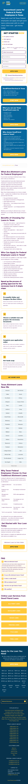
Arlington (7, 402)
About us (14, 748)
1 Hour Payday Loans (14, 720)
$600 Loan (10, 673)
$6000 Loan (24, 678)
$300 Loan (17, 670)
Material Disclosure (7, 701)
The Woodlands (7, 458)
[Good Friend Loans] (8, 3)
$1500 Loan (17, 676)
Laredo (20, 405)
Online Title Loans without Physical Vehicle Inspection (14, 719)
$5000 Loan (17, 678)
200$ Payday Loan (14, 728)
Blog (14, 755)
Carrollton (20, 435)
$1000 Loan (11, 676)
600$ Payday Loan (14, 735)
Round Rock (20, 439)
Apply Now (14, 547)
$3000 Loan (4, 678)
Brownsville (20, 417)
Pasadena (7, 424)
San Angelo (7, 462)
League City (20, 458)
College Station (7, 450)
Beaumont (7, 443)
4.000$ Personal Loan (14, 761)
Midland (7, 432)
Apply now (22, 3)
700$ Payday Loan (14, 737)
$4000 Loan (11, 678)
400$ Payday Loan (14, 732)
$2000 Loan (24, 676)
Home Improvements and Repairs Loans (14, 710)
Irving (20, 409)
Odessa (20, 443)
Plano (7, 405)
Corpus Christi (20, 402)
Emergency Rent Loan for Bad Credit (14, 712)
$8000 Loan (11, 681)
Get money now (14, 377)
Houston (8, 390)
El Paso (20, 398)
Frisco (20, 420)
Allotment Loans (10, 165)
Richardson (20, 447)
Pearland (8, 447)
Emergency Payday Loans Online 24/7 (14, 715)
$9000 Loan (17, 681)
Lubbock (8, 409)
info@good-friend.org (13, 774)
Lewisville (20, 454)
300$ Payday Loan (14, 730)
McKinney (7, 420)
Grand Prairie (7, 417)
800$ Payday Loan (14, 738)
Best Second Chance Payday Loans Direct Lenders (14, 717)
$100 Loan (4, 670)
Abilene (7, 439)
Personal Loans (14, 625)
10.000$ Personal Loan (14, 764)
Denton (7, 435)
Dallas (7, 394)
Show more (14, 466)
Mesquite (20, 424)
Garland (7, 413)
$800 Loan (23, 673)
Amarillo (20, 413)
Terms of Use (21, 79)
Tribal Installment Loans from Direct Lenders (14, 713)
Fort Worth (7, 398)
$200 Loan (10, 670)
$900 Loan (4, 676)
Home (3, 165)
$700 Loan (17, 673)
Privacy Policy (16, 79)
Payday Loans (14, 618)
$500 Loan (4, 673)
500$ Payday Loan (14, 733)
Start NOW (14, 100)
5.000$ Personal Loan (14, 762)
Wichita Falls (7, 454)
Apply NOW (14, 124)
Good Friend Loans (12, 780)
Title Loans (14, 632)
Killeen (7, 428)
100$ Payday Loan (14, 726)
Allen (20, 462)
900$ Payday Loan (14, 740)
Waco (20, 432)
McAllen (20, 428)
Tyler (20, 450)
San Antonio (20, 390)
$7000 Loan (4, 681)
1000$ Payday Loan (14, 742)
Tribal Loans (14, 639)
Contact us (14, 749)
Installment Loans (14, 611)
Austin (20, 394)
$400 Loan (23, 670)
